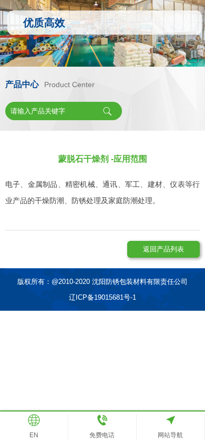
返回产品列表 (163, 249)
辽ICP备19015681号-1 (102, 297)
